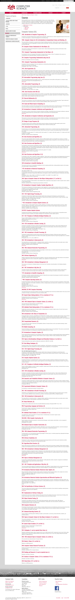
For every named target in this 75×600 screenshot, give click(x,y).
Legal (62, 597)
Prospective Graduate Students (12, 39)
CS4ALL (7, 28)
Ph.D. (7, 26)
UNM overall (27, 27)
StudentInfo (48, 0)
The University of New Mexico (6, 0)
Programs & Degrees (37, 13)
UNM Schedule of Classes (27, 25)
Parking (57, 582)
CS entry (26, 29)
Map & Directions (59, 581)
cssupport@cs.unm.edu (9, 585)
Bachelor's (8, 18)
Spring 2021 (24, 81)
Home (25, 14)
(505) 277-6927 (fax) (9, 582)
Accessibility (58, 597)
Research (50, 13)
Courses (7, 33)
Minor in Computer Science (11, 31)
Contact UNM (66, 597)
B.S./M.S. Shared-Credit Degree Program (12, 21)
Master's (8, 24)
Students (64, 13)
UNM (22, 14)
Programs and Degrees (30, 14)
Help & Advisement (42, 584)
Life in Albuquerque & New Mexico (62, 584)
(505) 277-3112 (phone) (9, 581)
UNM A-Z (43, 0)
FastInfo (52, 0)
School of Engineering (43, 581)
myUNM (57, 0)
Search (67, 7)
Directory (61, 0)
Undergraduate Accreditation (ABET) (12, 41)
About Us (11, 13)
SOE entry (26, 28)
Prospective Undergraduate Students (11, 36)
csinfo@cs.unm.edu (8, 587)
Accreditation (24, 13)
